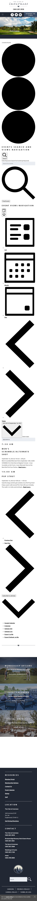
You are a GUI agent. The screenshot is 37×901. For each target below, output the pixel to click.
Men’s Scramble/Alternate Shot (15, 451)
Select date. (25, 436)
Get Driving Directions (12, 821)
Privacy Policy (23, 889)
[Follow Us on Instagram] (20, 14)
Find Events (6, 201)
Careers (10, 889)
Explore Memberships (18, 674)
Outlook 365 (8, 629)
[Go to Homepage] (18, 4)
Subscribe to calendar (9, 596)
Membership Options (11, 783)
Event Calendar (10, 790)
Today (4, 421)
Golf (6, 797)
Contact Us (8, 786)
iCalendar (7, 626)
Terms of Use (25, 892)
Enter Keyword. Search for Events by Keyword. (15, 161)
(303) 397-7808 (10, 846)
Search (29, 879)
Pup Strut (8, 476)
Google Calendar (9, 623)
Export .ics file (8, 634)
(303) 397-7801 (10, 841)
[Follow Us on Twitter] (16, 14)
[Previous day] (19, 368)
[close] (34, 896)
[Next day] (19, 417)
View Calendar (18, 701)
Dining (7, 793)
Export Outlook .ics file (11, 637)
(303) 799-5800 (10, 858)
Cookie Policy (9, 897)
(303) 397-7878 (18, 9)
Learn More (19, 727)
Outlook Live (8, 631)
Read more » (22, 467)
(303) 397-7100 (10, 852)
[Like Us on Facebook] (12, 14)
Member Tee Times (30, 14)
